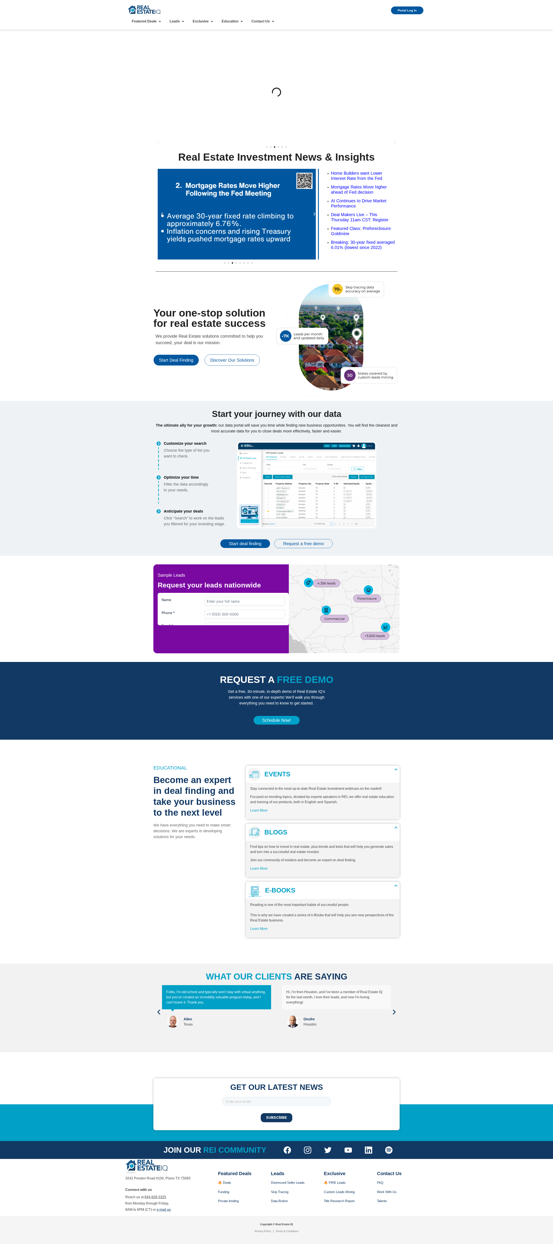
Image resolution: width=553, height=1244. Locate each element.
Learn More (259, 810)
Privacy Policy (263, 1231)
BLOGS (274, 832)
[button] (158, 142)
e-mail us (164, 1209)
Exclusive (201, 21)
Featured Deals (144, 21)
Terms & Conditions (287, 1231)
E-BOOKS (278, 890)
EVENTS (275, 774)
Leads (175, 21)
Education (230, 21)
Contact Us (260, 21)
